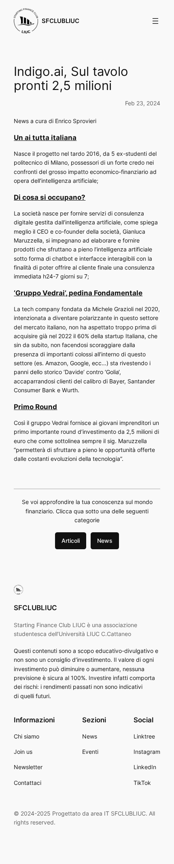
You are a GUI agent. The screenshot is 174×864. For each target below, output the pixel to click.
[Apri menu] (155, 21)
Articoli (71, 540)
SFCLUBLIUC (60, 21)
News (104, 540)
